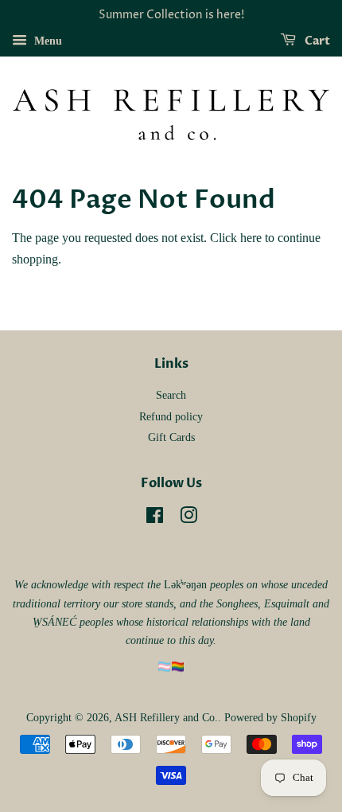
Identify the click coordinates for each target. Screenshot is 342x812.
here (251, 237)
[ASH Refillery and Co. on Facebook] (155, 519)
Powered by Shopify (270, 718)
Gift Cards (171, 437)
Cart (316, 41)
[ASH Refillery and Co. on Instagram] (188, 519)
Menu (46, 41)
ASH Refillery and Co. (166, 718)
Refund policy (171, 417)
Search (171, 395)
